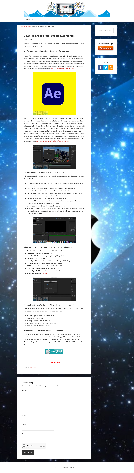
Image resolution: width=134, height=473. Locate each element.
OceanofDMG (67, 9)
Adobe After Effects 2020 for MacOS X (62, 69)
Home (21, 26)
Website (24, 434)
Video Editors (27, 26)
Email (24, 424)
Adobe (45, 273)
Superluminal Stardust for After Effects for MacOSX (52, 141)
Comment (25, 390)
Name (24, 415)
